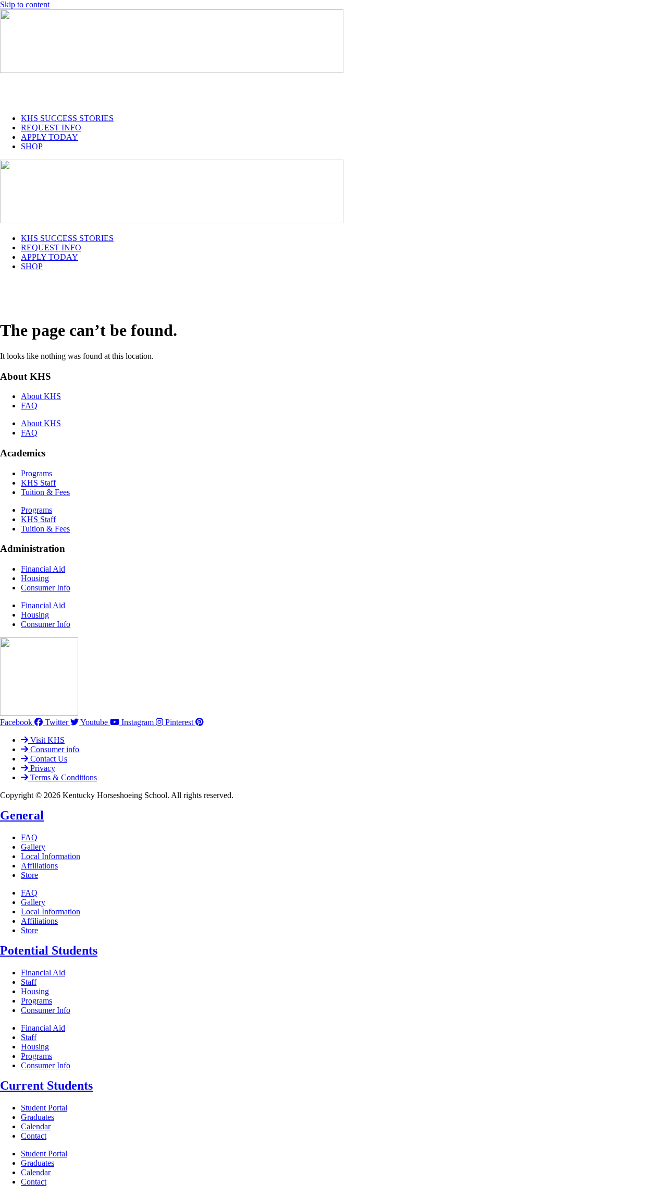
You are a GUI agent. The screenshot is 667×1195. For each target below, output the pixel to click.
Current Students (46, 1085)
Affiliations (39, 865)
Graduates (37, 1117)
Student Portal (44, 1107)
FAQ (29, 405)
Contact (33, 1135)
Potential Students (48, 950)
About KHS (41, 396)
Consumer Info (45, 587)
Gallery (33, 846)
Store (29, 875)
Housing (35, 578)
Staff (28, 981)
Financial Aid (43, 568)
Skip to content (25, 4)
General (22, 815)
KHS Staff (38, 482)
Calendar (36, 1126)
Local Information (50, 856)
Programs (36, 473)
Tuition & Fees (45, 492)
